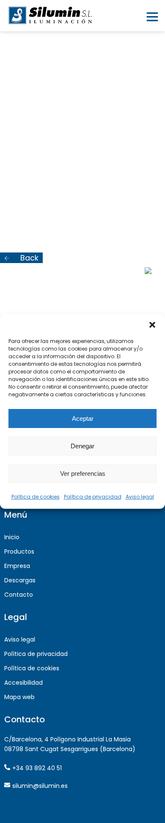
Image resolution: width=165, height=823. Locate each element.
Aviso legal (140, 496)
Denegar (82, 446)
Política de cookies (35, 496)
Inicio (11, 537)
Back (28, 257)
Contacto (18, 594)
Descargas (20, 580)
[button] (152, 325)
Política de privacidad (92, 496)
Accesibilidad (23, 682)
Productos (19, 551)
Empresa (17, 566)
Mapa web (19, 697)
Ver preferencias (82, 473)
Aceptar (83, 418)
